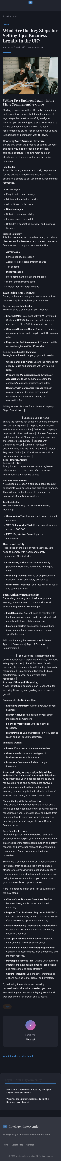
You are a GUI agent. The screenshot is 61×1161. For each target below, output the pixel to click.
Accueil (6, 16)
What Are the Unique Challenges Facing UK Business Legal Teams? (27, 1100)
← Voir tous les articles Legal (18, 1056)
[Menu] (30, 9)
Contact (30, 1145)
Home (5, 1145)
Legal (14, 16)
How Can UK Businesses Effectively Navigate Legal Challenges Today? (28, 1091)
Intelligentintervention (24, 1126)
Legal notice (17, 1145)
